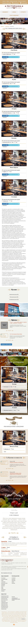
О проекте (23, 12)
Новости (4, 1)
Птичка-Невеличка (5, 551)
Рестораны (3, 577)
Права (13, 581)
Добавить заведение (6, 3)
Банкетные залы (4, 583)
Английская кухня (4, 606)
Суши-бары (3, 581)
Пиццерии (3, 584)
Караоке (2, 590)
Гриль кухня (3, 601)
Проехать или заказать (13, 86)
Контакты (13, 579)
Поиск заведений (14, 15)
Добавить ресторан (13, 1)
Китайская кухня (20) (14, 299)
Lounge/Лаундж (4, 579)
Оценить (4, 86)
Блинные (3, 585)
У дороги (3, 547)
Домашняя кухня (4, 602)
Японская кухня (4, 598)
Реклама (13, 583)
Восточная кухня (4, 599)
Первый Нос (4, 541)
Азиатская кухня (4, 603)
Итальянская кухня (4, 597)
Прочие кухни (3, 608)
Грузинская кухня (4, 607)
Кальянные (3, 589)
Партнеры (13, 580)
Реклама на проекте (22, 1)
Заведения (5, 12)
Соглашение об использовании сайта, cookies (16, 599)
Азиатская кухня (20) (14, 294)
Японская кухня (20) (14, 297)
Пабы (2, 588)
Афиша (8, 1)
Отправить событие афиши (6, 344)
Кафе (2, 580)
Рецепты (13, 596)
